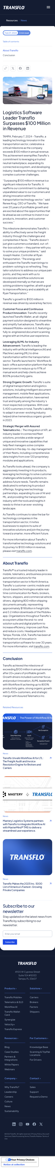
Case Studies (12, 1051)
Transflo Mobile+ (13, 997)
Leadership (11, 1091)
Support (34, 1091)
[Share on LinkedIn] (27, 68)
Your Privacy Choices (22, 1159)
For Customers (38, 1038)
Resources (12, 20)
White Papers (12, 1064)
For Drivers (35, 1059)
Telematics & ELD (14, 1002)
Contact (34, 1078)
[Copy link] (5, 68)
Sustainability (12, 1111)
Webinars (10, 1069)
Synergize (10, 1019)
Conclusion (9, 55)
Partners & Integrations (11, 1058)
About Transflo (10, 50)
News (8, 1106)
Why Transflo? (12, 1087)
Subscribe (10, 942)
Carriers (34, 997)
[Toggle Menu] (48, 7)
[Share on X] (13, 68)
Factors (34, 1006)
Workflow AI (11, 1006)
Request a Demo (39, 1096)
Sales (33, 1087)
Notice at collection (14, 1164)
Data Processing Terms (20, 1136)
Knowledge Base (39, 1047)
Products (10, 988)
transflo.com (24, 550)
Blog (7, 1047)
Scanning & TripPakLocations (40, 1053)
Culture (8, 1101)
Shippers (34, 1011)
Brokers (34, 1002)
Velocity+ (10, 1024)
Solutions (35, 988)
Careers (9, 1096)
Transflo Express (13, 1029)
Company (10, 1078)
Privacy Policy (37, 1134)
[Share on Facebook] (20, 68)
